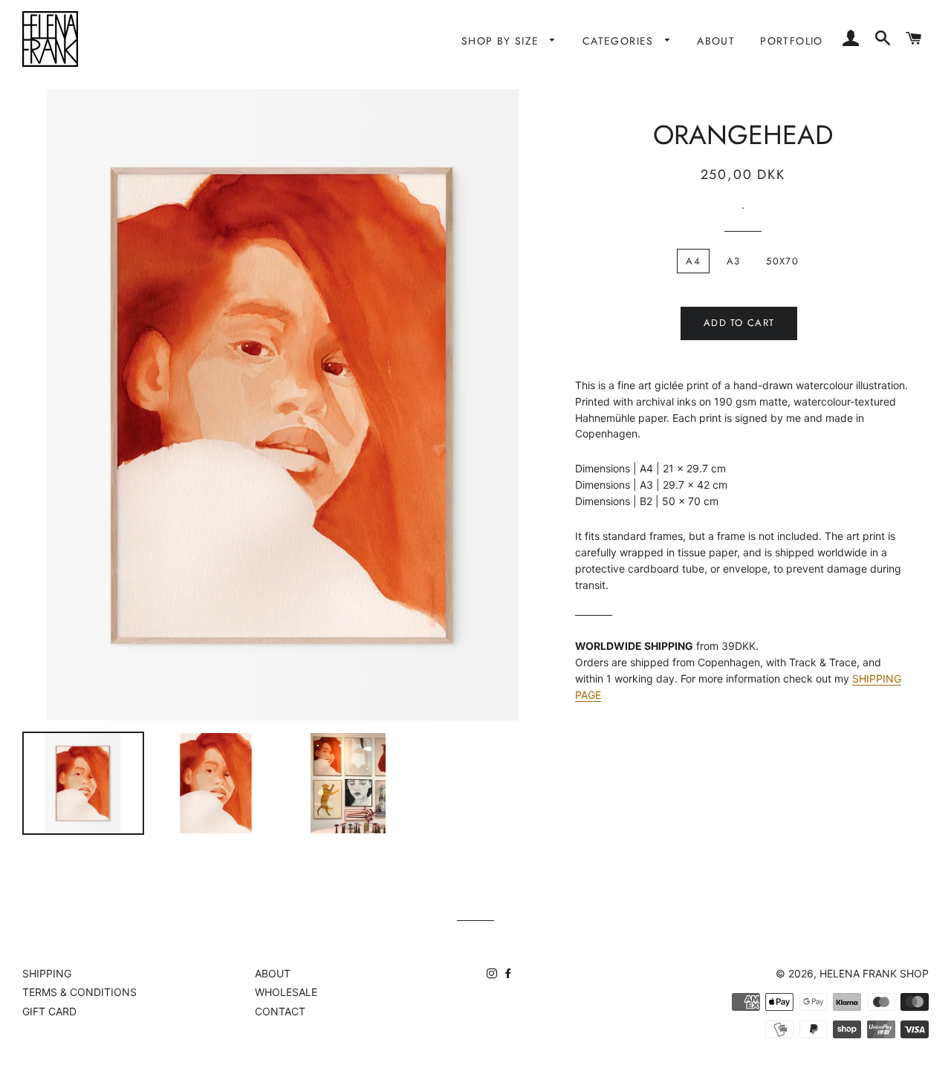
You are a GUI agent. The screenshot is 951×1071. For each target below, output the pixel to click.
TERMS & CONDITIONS (79, 992)
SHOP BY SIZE (502, 40)
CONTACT (280, 1011)
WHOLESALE (286, 992)
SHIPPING (46, 973)
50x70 (782, 261)
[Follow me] (493, 973)
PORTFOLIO (791, 40)
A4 (693, 261)
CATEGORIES (620, 40)
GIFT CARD (49, 1011)
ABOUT (716, 40)
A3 (734, 261)
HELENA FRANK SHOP (874, 973)
